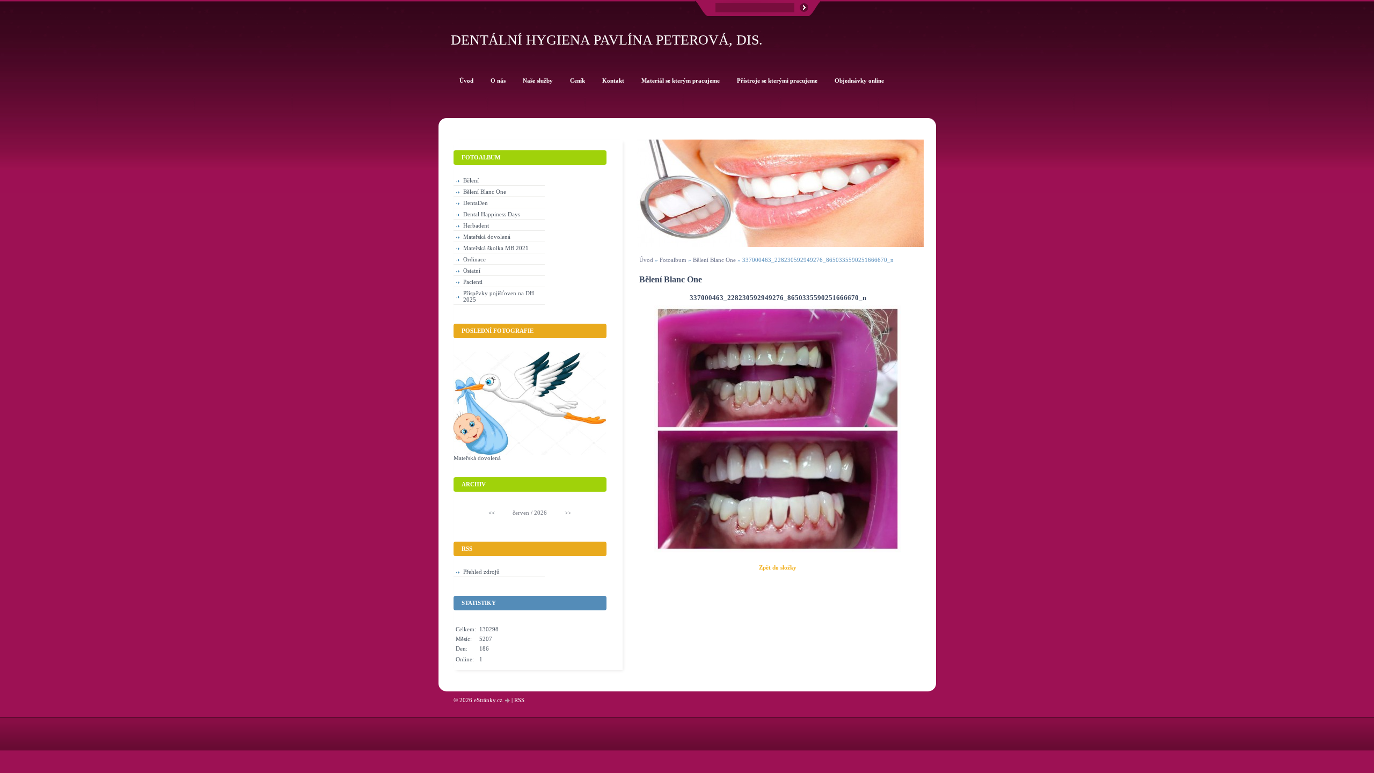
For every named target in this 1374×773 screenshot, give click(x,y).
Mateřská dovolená (486, 237)
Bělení (471, 180)
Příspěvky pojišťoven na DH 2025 (498, 296)
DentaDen (475, 203)
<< (491, 512)
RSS (519, 700)
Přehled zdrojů (481, 571)
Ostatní (471, 270)
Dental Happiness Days (491, 214)
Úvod (646, 260)
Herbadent (476, 225)
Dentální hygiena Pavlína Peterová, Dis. (607, 40)
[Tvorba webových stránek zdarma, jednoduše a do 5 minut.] (507, 700)
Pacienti (473, 282)
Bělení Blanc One (714, 260)
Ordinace (474, 259)
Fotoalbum (673, 260)
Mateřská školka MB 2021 (496, 248)
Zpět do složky (777, 567)
